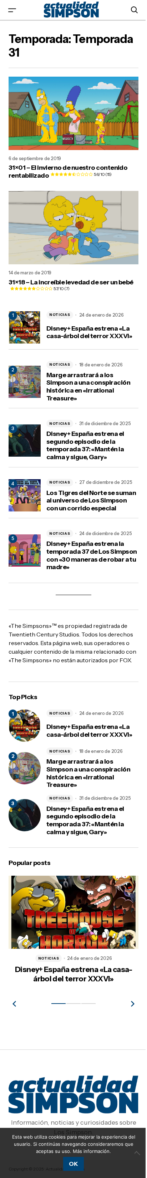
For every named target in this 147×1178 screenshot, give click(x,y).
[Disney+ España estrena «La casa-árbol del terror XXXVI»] (25, 736)
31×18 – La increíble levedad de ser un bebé (63, 280)
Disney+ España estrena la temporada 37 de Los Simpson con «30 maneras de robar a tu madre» (85, 557)
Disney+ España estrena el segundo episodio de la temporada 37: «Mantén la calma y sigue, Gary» (85, 439)
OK (70, 1163)
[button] (12, 10)
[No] (132, 1153)
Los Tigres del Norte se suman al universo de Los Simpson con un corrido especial (83, 498)
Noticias (59, 308)
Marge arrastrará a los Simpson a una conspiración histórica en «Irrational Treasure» (88, 380)
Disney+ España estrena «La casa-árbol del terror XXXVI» (89, 326)
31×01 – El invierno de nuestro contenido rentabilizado (68, 169)
